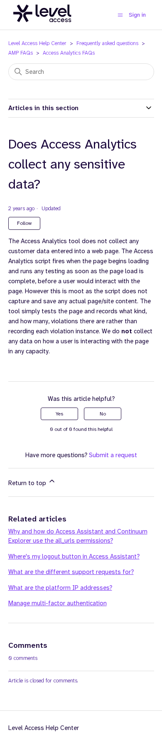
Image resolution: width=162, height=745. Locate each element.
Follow (24, 223)
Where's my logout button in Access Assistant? (74, 556)
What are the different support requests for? (71, 572)
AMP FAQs (20, 52)
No (103, 413)
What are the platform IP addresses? (60, 588)
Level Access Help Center (37, 43)
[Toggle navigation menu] (120, 14)
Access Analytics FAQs (69, 52)
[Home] (42, 27)
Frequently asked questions (107, 43)
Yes (59, 413)
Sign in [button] (137, 14)
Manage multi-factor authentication (57, 603)
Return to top (28, 483)
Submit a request (113, 455)
